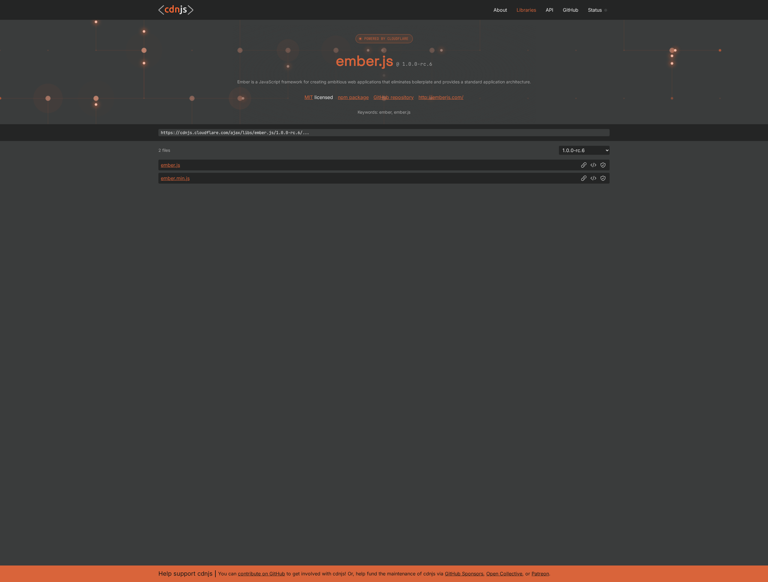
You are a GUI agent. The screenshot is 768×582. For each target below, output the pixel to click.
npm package (353, 97)
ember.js (170, 165)
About (500, 10)
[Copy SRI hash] (603, 165)
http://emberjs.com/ (441, 97)
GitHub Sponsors (464, 574)
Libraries (526, 10)
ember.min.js (175, 178)
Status (595, 10)
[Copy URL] (584, 165)
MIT (308, 97)
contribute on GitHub (261, 574)
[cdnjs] (176, 10)
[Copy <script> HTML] (593, 165)
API (549, 10)
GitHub (570, 10)
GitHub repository (394, 97)
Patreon (540, 574)
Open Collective (504, 574)
